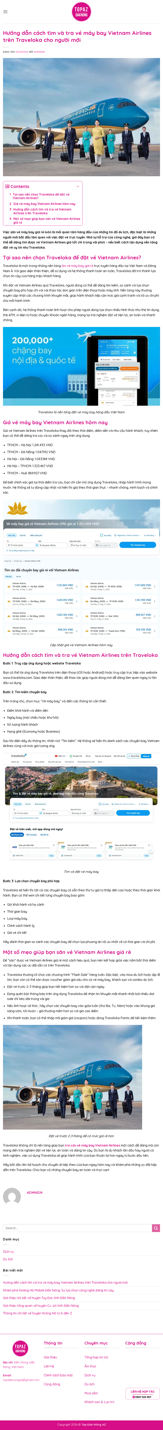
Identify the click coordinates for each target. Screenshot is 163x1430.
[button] (5, 12)
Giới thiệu (50, 1357)
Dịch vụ (8, 1252)
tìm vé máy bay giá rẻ (77, 266)
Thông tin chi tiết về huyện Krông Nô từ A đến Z (37, 1313)
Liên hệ (49, 1366)
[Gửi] (156, 1228)
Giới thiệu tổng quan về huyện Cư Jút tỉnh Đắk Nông (41, 1306)
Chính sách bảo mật (58, 1375)
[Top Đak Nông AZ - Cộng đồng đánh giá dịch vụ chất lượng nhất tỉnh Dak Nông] (81, 12)
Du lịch (8, 1259)
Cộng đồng (52, 1384)
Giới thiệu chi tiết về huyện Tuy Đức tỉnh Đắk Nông (39, 1298)
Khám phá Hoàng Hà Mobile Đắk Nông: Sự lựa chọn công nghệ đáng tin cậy (58, 1290)
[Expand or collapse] (77, 186)
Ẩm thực (90, 1366)
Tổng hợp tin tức (96, 1357)
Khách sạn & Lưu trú (99, 1402)
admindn (39, 51)
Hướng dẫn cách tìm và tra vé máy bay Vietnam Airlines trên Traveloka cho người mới (65, 1282)
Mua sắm (91, 1393)
